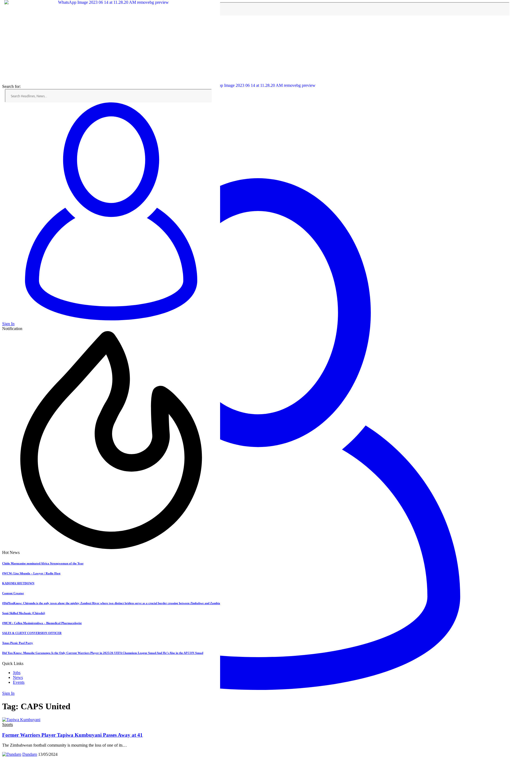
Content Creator (13, 593)
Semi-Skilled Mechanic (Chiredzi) (23, 613)
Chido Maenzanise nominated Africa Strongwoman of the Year (43, 563)
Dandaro (29, 754)
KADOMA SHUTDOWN (18, 583)
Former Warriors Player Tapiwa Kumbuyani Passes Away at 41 (72, 735)
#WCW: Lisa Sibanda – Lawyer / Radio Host (31, 573)
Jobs (16, 672)
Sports (7, 724)
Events (18, 682)
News (18, 677)
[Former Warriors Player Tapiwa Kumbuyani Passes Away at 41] (21, 719)
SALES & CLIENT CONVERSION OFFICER (32, 633)
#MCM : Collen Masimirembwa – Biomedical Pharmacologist (42, 623)
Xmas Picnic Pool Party (17, 643)
